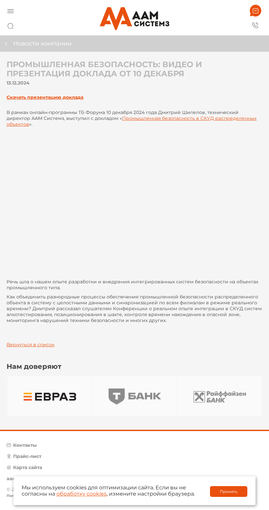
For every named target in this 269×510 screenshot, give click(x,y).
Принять (229, 491)
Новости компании (42, 43)
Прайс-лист (27, 456)
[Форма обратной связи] (255, 11)
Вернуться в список (30, 345)
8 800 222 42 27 (255, 25)
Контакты (25, 445)
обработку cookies (81, 494)
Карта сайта (27, 467)
